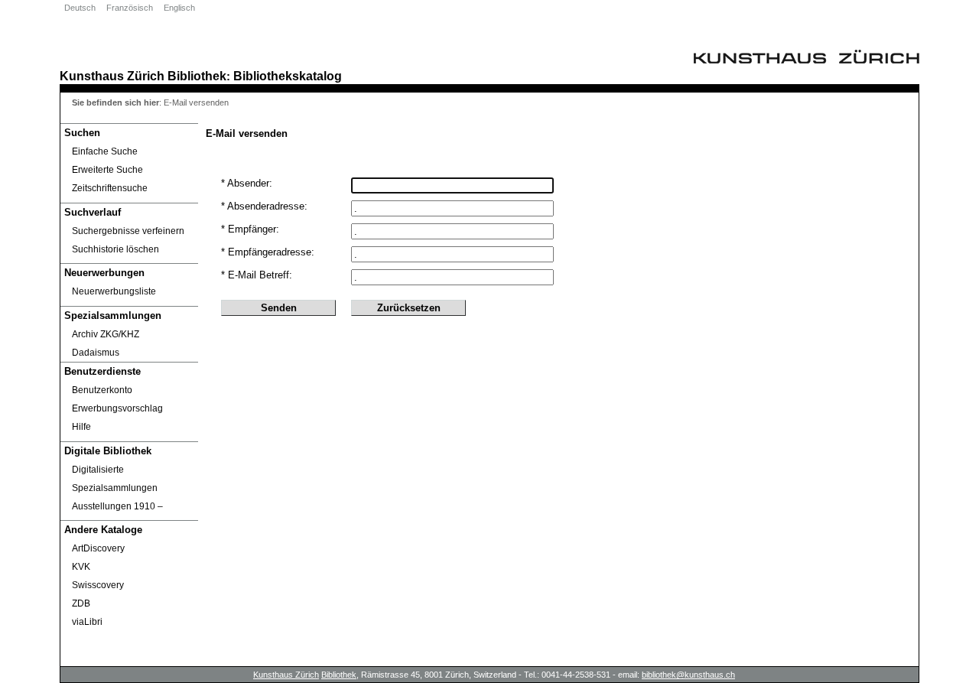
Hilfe (81, 426)
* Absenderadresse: (264, 206)
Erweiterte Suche (107, 169)
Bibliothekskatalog (287, 76)
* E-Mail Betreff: (256, 275)
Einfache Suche (105, 151)
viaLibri (87, 621)
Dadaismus (95, 352)
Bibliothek (197, 76)
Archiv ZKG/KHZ (105, 334)
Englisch (179, 7)
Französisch (129, 7)
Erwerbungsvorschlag (117, 408)
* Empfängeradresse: (267, 252)
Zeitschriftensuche (110, 188)
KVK (81, 566)
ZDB (81, 603)
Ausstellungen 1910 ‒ (117, 506)
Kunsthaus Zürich (112, 76)
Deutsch (80, 7)
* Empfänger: (250, 229)
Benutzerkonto (102, 390)
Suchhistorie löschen (115, 249)
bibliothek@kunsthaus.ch (688, 674)
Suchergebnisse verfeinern (128, 231)
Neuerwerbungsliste (114, 291)
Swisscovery (98, 585)
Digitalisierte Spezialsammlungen (115, 478)
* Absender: (246, 183)
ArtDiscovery (98, 548)
